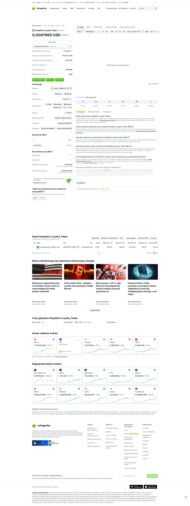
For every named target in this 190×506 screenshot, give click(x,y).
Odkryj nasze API (91, 97)
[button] (58, 94)
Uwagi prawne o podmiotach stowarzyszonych (45, 239)
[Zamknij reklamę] (79, 340)
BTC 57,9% (106, 2)
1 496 (48, 2)
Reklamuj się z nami (39, 182)
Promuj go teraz (60, 356)
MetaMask (106, 170)
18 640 (39, 2)
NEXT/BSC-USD (68, 247)
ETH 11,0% (113, 2)
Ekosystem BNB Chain (90, 163)
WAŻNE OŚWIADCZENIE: (40, 492)
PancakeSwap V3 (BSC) (107, 120)
